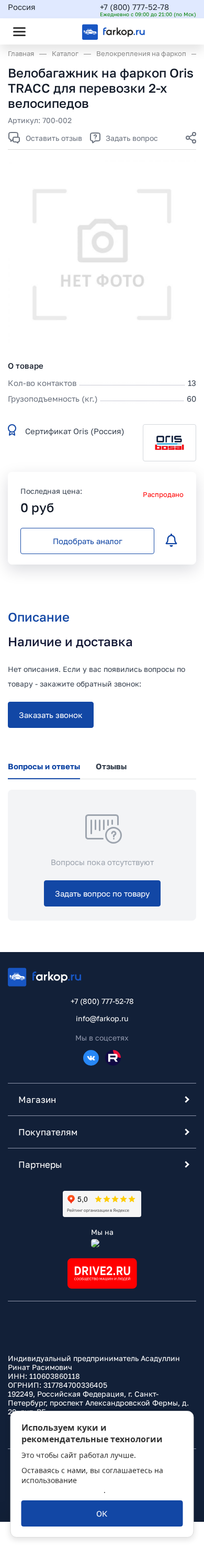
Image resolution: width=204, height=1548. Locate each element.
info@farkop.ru (102, 1018)
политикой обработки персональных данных (89, 1485)
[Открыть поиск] (47, 31)
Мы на (102, 1232)
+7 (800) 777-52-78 (134, 7)
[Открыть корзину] (179, 31)
